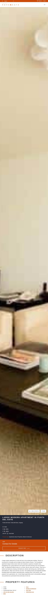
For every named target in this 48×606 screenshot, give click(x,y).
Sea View (28, 590)
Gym (27, 587)
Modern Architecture (27, 536)
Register (40, 0)
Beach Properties (18, 536)
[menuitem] (9, 1)
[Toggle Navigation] (44, 4)
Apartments (11, 536)
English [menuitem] (5, 1)
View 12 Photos (35, 511)
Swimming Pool (30, 592)
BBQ (4, 593)
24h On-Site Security (8, 592)
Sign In (44, 0)
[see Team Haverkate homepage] (10, 4)
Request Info (22, 548)
